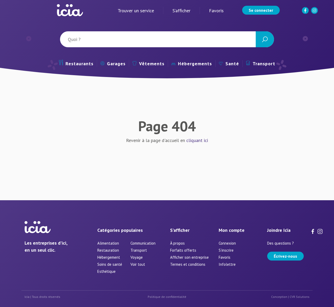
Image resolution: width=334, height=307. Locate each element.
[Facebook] (306, 13)
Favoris (216, 11)
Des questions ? (280, 243)
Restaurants (79, 64)
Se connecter (261, 10)
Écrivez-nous (285, 256)
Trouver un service (136, 11)
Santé (232, 64)
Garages (116, 64)
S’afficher (181, 11)
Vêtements (151, 64)
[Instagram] (315, 13)
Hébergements (195, 64)
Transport (264, 64)
